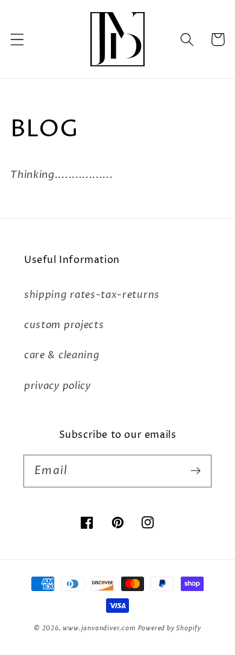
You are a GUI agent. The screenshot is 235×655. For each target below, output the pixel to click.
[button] (17, 39)
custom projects (64, 325)
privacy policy (57, 386)
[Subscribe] (195, 470)
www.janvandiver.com (99, 629)
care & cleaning (61, 355)
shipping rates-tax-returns (92, 295)
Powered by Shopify (170, 629)
